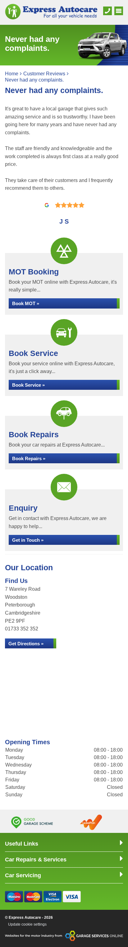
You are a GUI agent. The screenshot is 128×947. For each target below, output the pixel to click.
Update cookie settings (27, 924)
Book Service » (28, 385)
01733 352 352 (21, 628)
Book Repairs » (28, 458)
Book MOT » (25, 303)
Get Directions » (25, 643)
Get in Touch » (27, 540)
